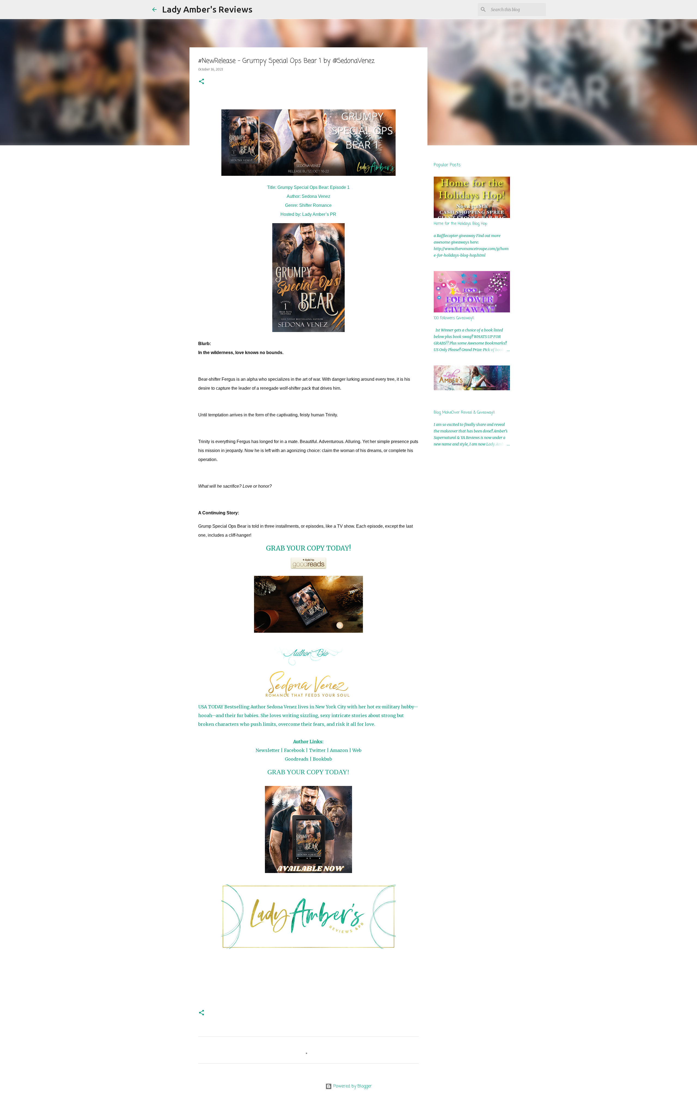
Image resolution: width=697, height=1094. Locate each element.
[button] (201, 81)
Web (356, 750)
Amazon (339, 750)
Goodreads (296, 759)
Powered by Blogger (352, 1086)
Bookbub (322, 759)
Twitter (317, 750)
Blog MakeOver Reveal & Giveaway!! (464, 413)
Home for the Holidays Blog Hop (460, 224)
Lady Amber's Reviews (207, 9)
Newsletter (268, 750)
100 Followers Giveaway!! (454, 318)
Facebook (294, 750)
